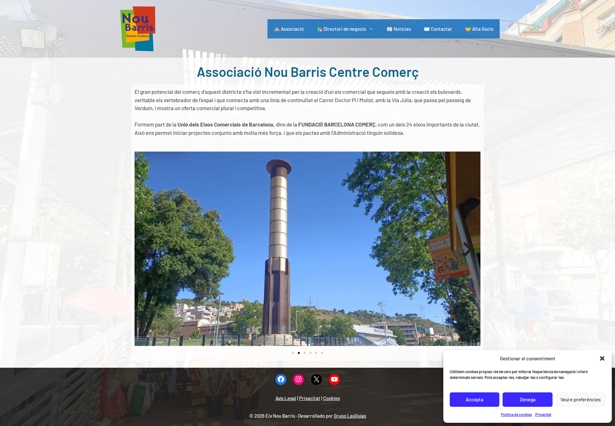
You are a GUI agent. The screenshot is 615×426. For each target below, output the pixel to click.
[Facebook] (281, 379)
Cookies (331, 398)
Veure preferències (581, 399)
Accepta (474, 399)
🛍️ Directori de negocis (341, 29)
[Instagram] (298, 379)
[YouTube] (334, 379)
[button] (602, 358)
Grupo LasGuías (350, 416)
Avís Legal (285, 398)
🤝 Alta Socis (479, 29)
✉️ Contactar (438, 29)
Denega (528, 399)
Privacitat (543, 414)
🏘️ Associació (289, 29)
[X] (316, 379)
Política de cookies (516, 414)
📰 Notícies (399, 29)
